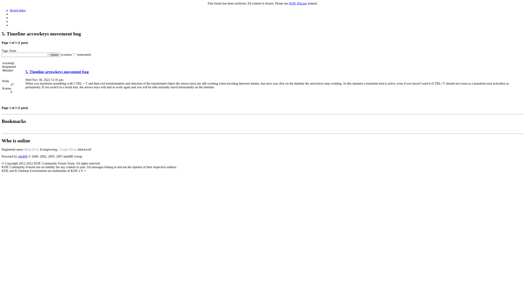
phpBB (22, 156)
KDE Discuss (298, 3)
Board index (18, 10)
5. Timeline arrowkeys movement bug (57, 72)
